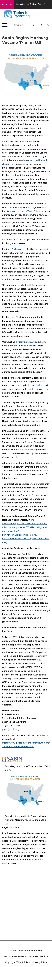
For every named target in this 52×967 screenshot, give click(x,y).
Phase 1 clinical (35, 385)
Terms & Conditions (38, 956)
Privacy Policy (39, 962)
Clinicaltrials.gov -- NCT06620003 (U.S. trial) (24, 523)
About (13, 950)
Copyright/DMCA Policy (17, 962)
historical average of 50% (19, 211)
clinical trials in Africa (27, 342)
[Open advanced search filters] (40, 25)
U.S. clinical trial (18, 249)
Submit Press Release (15, 956)
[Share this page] (48, 25)
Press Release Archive (30, 950)
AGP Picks (7, 4)
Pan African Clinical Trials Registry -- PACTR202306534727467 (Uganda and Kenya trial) (25, 538)
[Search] (34, 25)
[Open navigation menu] (4, 25)
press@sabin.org (10, 729)
